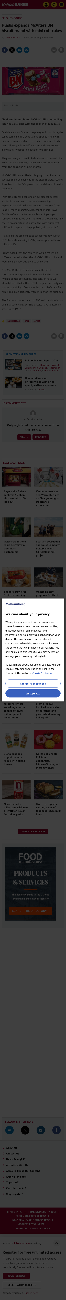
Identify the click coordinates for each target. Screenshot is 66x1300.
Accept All (33, 693)
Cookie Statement (43, 673)
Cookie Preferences (33, 683)
